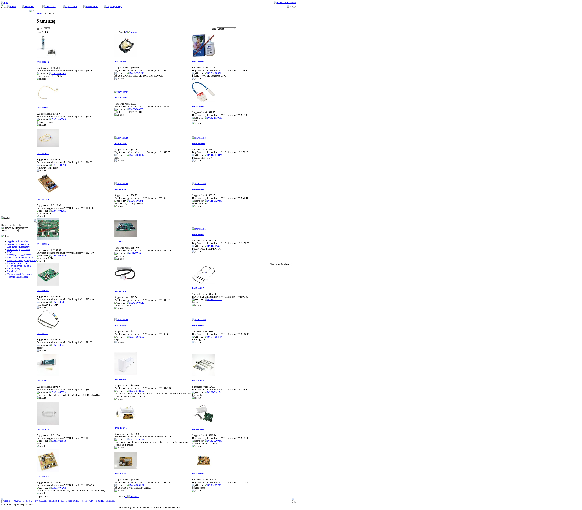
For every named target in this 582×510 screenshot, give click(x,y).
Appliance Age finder (17, 241)
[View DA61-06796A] (135, 337)
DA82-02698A (198, 429)
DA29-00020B (43, 62)
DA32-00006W (120, 98)
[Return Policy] (91, 6)
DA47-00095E (120, 291)
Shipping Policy (56, 500)
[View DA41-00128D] (57, 210)
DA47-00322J (42, 334)
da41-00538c (119, 242)
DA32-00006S (42, 108)
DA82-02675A (120, 428)
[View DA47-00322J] (57, 345)
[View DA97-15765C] (135, 73)
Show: (40, 28)
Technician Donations (17, 276)
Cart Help (110, 500)
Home (39, 13)
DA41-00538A (43, 244)
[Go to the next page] (133, 32)
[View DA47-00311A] (213, 299)
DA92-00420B (43, 476)
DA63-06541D (198, 325)
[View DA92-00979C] (213, 485)
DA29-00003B (198, 62)
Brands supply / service (18, 249)
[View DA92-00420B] (57, 488)
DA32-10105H (198, 106)
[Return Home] (4, 2)
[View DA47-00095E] (135, 302)
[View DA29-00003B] (213, 73)
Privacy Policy (88, 500)
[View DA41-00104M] (213, 155)
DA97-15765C (120, 62)
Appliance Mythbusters (18, 246)
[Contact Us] (49, 6)
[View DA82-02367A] (57, 440)
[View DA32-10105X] (57, 165)
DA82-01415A (198, 381)
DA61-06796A (120, 325)
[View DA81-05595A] (57, 392)
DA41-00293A (198, 189)
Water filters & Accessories (20, 274)
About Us (16, 500)
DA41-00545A (198, 234)
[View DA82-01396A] (135, 391)
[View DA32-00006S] (57, 119)
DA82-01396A (120, 379)
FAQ (9, 252)
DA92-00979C (198, 474)
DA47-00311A (198, 288)
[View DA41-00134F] (135, 200)
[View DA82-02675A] (135, 439)
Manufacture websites (17, 263)
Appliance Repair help (18, 244)
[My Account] (70, 6)
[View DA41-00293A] (213, 200)
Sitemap (100, 500)
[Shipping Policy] (113, 6)
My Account (41, 500)
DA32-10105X (43, 153)
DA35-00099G (120, 143)
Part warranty (13, 268)
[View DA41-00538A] (57, 255)
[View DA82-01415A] (213, 392)
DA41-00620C (43, 291)
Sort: (214, 28)
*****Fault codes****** (19, 255)
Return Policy (72, 500)
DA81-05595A (43, 381)
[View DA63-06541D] (213, 337)
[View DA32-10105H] (213, 117)
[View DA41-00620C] (57, 302)
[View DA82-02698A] (213, 440)
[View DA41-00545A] (213, 246)
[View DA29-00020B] (57, 73)
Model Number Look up (19, 266)
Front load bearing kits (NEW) (22, 260)
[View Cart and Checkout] (285, 2)
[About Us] (28, 6)
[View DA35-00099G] (135, 155)
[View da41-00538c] (134, 253)
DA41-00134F (120, 189)
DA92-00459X (120, 474)
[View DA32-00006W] (135, 109)
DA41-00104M (198, 143)
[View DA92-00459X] (135, 485)
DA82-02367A (43, 429)
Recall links (12, 271)
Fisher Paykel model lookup (20, 257)
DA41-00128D (43, 199)
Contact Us (28, 500)
